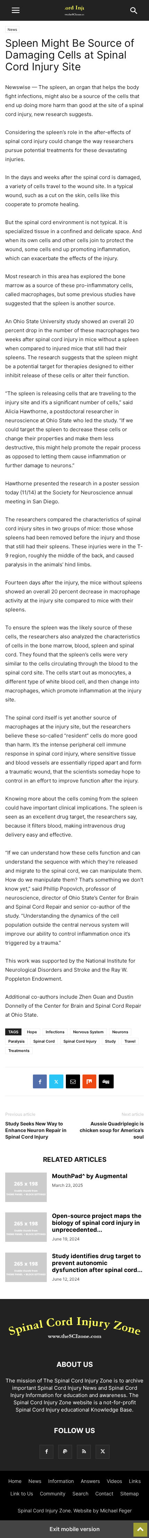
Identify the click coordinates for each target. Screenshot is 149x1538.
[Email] (73, 1081)
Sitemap (129, 1493)
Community (52, 1493)
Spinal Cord (44, 1041)
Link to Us (21, 1493)
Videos (114, 1481)
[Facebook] (40, 1081)
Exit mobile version (75, 1529)
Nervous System (88, 1031)
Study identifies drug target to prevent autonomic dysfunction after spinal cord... (97, 1263)
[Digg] (106, 1081)
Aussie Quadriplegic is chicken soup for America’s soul (112, 1130)
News (12, 29)
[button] (15, 10)
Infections (55, 1031)
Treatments (18, 1050)
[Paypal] (65, 1451)
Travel (129, 1041)
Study (110, 1041)
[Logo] (74, 1343)
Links (135, 1481)
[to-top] (140, 1526)
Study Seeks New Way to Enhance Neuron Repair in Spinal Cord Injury (36, 1130)
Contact (104, 1493)
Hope (32, 1031)
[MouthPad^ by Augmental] (26, 1188)
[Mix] (89, 1081)
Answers (90, 1481)
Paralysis (16, 1041)
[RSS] (84, 1451)
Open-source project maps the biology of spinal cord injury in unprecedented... (96, 1222)
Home (14, 1481)
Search (80, 1493)
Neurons (120, 1031)
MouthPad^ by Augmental (90, 1176)
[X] (56, 1081)
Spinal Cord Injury (79, 1041)
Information (61, 1481)
